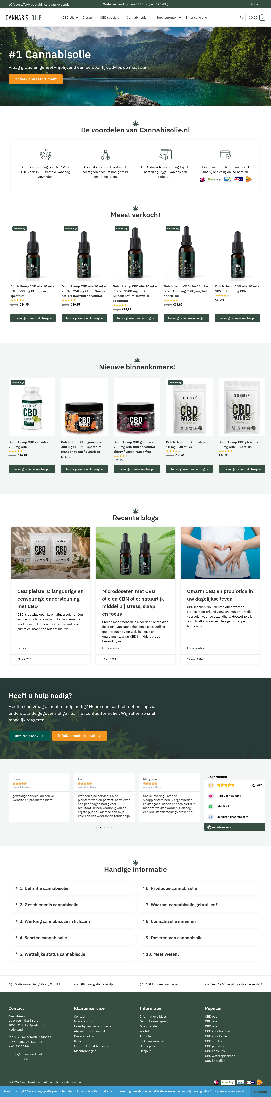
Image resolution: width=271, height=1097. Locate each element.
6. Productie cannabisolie (171, 888)
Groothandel (149, 1026)
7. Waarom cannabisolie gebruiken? (182, 904)
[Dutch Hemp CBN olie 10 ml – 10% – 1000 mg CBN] (237, 252)
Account (257, 4)
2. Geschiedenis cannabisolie (49, 904)
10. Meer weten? (163, 954)
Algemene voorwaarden (91, 1031)
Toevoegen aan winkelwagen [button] (33, 318)
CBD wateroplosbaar (220, 1056)
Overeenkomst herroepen (92, 1046)
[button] (257, 17)
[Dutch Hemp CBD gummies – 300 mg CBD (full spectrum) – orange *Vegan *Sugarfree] (84, 407)
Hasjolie (145, 1051)
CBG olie (211, 1026)
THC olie (146, 1036)
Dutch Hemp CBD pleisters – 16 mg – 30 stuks (187, 444)
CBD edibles (213, 1041)
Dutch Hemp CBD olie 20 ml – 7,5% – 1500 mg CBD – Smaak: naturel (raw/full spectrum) (135, 293)
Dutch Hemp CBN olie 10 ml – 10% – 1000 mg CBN (237, 288)
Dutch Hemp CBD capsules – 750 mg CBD (30, 444)
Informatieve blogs (153, 1016)
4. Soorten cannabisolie (43, 937)
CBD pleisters (215, 1046)
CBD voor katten (217, 1036)
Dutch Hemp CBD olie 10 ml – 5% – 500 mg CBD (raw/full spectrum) (32, 291)
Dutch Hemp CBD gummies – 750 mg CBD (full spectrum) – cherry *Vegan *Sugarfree (135, 447)
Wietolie (145, 1031)
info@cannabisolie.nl (27, 1054)
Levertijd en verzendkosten (93, 1026)
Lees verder (26, 648)
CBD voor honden (217, 1031)
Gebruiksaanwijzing (153, 1021)
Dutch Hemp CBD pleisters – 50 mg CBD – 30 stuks (240, 444)
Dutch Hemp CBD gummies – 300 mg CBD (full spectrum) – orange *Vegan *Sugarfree (83, 447)
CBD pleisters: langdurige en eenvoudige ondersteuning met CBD (50, 598)
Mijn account (83, 1021)
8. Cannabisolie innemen (171, 921)
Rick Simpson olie (152, 1041)
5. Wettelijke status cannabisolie (52, 954)
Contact (79, 1016)
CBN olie (211, 1021)
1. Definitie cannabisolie (44, 888)
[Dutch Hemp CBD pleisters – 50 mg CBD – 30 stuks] (242, 407)
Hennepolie (148, 1046)
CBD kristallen (215, 1061)
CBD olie (211, 1016)
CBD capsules (215, 1051)
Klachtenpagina (85, 1051)
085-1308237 (22, 1059)
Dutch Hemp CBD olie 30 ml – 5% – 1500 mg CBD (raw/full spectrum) (186, 291)
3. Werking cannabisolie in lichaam (55, 921)
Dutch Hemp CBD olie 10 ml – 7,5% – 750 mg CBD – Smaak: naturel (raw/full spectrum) (84, 291)
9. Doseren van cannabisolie (174, 937)
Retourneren (83, 1041)
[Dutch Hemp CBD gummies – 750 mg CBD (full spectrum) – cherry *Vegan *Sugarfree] (137, 407)
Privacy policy (84, 1036)
